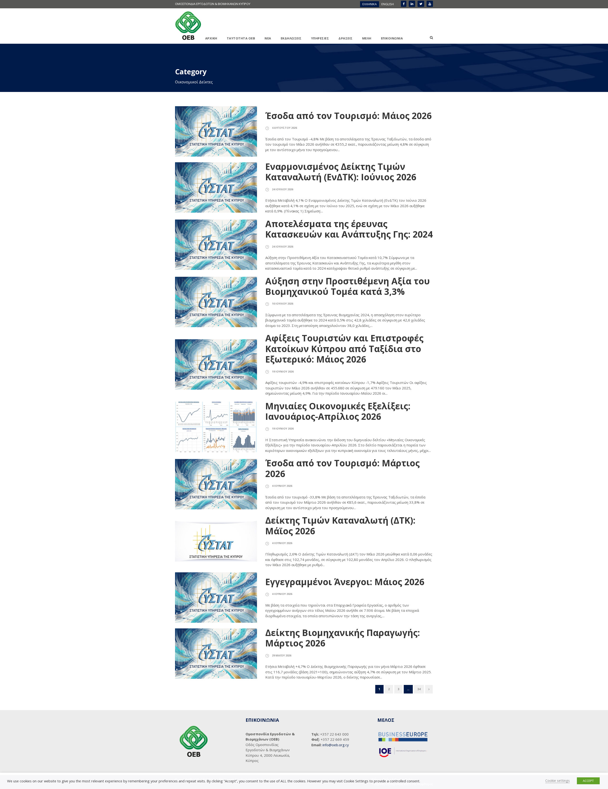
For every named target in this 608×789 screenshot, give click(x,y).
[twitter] (421, 4)
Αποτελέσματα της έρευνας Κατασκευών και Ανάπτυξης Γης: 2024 (349, 229)
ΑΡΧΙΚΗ (211, 38)
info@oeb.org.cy (336, 744)
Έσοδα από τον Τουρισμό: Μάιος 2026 (348, 116)
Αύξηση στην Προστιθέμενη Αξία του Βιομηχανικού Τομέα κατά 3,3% (347, 286)
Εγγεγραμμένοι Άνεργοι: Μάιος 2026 (344, 582)
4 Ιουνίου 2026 (282, 486)
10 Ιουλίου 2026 (282, 303)
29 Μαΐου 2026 (281, 655)
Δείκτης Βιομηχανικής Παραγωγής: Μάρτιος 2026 (342, 637)
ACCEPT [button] (588, 781)
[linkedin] (412, 4)
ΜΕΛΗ (366, 38)
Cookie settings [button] (557, 780)
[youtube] (430, 4)
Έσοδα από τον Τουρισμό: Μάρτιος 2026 (342, 468)
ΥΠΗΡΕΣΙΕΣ (320, 38)
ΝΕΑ (268, 38)
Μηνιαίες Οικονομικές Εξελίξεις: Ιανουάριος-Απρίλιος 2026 (337, 411)
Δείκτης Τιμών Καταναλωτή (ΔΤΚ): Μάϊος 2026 (340, 525)
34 (419, 689)
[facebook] (403, 4)
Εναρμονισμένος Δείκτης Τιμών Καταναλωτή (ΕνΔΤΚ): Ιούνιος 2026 (340, 171)
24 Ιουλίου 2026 (282, 189)
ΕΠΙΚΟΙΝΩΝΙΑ (392, 38)
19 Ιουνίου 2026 (283, 371)
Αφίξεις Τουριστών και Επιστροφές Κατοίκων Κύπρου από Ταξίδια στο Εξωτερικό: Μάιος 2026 (344, 348)
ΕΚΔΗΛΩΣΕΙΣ (291, 38)
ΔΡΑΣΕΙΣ (345, 38)
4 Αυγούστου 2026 (284, 127)
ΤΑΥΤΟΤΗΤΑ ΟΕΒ (241, 38)
